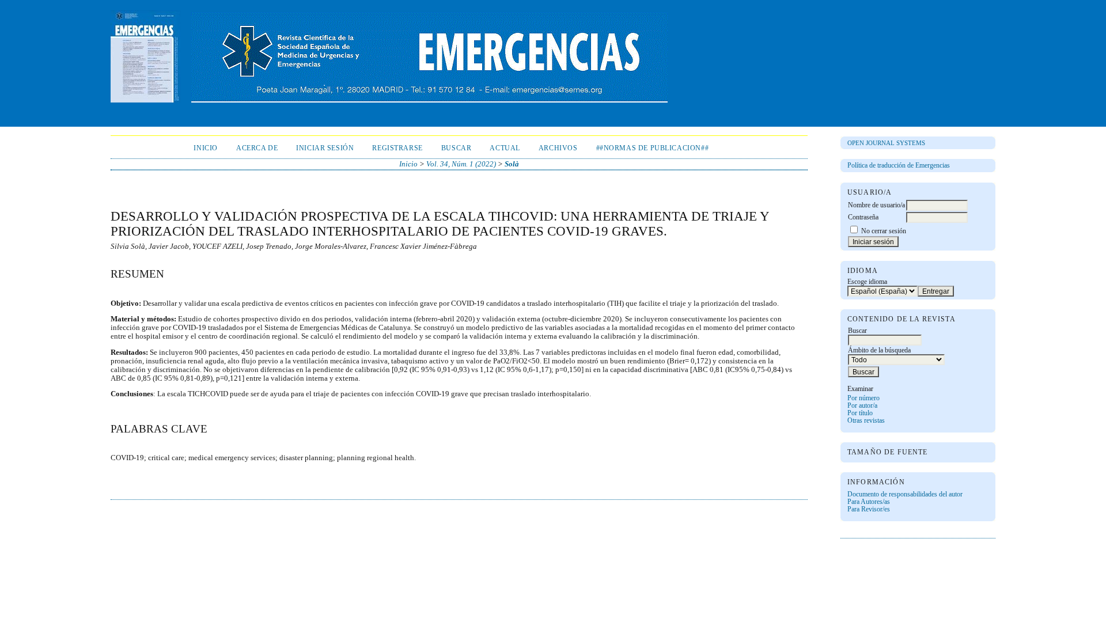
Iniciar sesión (325, 148)
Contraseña (863, 217)
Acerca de (257, 148)
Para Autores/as (868, 502)
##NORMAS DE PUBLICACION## (652, 148)
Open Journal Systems (886, 142)
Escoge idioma (867, 282)
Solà (512, 164)
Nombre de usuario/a (876, 205)
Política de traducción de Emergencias (898, 165)
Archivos (558, 148)
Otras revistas (866, 420)
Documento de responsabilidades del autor (905, 494)
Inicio (206, 148)
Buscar (456, 148)
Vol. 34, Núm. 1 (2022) (461, 164)
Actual (505, 148)
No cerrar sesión (883, 231)
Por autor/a (862, 405)
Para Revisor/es (868, 509)
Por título (860, 413)
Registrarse (397, 148)
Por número (863, 398)
